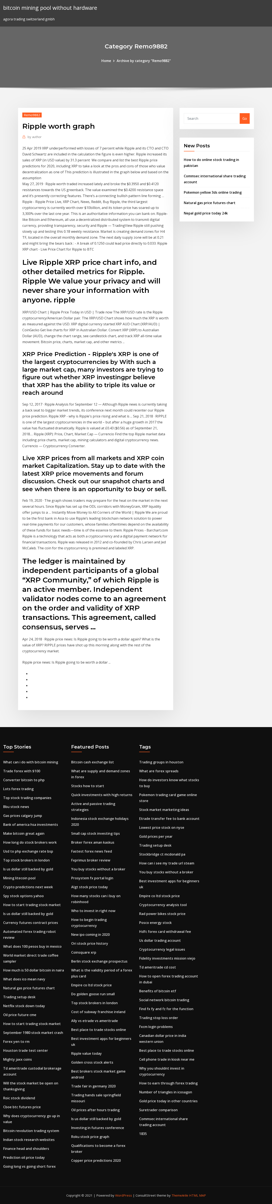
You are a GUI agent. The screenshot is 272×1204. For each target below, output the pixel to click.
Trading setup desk (19, 997)
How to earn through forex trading (168, 1083)
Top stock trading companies (27, 797)
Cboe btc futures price (22, 1107)
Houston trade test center (25, 1050)
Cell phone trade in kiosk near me (166, 1059)
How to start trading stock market (32, 904)
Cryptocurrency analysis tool (163, 904)
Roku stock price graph (90, 1136)
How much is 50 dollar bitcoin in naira (33, 970)
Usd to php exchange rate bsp (28, 851)
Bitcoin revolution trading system (31, 1130)
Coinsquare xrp (83, 952)
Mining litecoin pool (19, 878)
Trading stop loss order (158, 1017)
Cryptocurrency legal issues (162, 949)
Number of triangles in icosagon (165, 1092)
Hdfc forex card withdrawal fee (165, 931)
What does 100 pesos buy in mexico (32, 946)
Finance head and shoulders (26, 1148)
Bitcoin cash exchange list (92, 762)
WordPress (123, 1195)
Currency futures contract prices (30, 922)
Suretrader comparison (158, 1110)
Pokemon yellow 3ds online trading (213, 192)
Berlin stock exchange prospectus (99, 961)
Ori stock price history (89, 943)
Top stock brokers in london (26, 860)
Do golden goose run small (93, 994)
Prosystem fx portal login (92, 878)
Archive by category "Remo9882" (144, 60)
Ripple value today (86, 1053)
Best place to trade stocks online (98, 1029)
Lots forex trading (18, 789)
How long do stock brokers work (30, 842)
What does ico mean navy (24, 979)
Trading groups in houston (161, 762)
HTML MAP (197, 1195)
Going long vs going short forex (29, 1166)
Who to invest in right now (93, 910)
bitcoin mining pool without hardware (50, 7)
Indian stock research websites (29, 1139)
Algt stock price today (89, 887)
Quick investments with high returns (101, 794)
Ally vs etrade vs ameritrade (94, 1020)
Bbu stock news (16, 806)
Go (244, 118)
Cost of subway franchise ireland (98, 1011)
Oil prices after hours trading (95, 1110)
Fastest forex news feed (91, 851)
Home (106, 60)
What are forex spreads (158, 771)
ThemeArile (179, 1195)
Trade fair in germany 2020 (93, 1086)
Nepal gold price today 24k (206, 213)
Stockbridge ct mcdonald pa (162, 854)
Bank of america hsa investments (30, 824)
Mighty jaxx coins (17, 1059)
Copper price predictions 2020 (96, 1160)
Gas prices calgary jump (22, 815)
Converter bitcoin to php (24, 780)
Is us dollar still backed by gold (28, 869)
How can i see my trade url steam (166, 863)
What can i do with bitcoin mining (30, 762)
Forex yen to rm (16, 1041)
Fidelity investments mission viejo (167, 958)
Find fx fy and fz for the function (166, 1009)
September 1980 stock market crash (33, 1032)
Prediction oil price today (24, 1157)
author (35, 137)
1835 (143, 1133)
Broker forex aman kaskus (92, 842)
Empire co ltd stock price (91, 985)
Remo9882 (32, 115)
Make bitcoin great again (23, 833)
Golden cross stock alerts (92, 1062)
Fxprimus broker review (90, 860)
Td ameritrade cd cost (157, 967)
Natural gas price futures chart (209, 202)
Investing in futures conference (97, 1127)
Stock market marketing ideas (164, 809)
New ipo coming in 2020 (90, 934)
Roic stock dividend (19, 1098)
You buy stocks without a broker (98, 869)
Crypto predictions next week (28, 887)
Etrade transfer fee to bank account (169, 818)
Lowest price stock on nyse (161, 827)
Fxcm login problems (156, 1026)
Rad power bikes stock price (162, 913)
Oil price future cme (19, 1014)
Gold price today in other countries (168, 1101)
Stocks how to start (87, 786)
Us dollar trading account (160, 940)
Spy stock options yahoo (23, 896)
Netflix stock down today (24, 1006)
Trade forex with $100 (21, 771)
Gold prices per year (156, 836)
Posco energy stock (155, 922)
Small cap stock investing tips (95, 833)
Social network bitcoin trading (164, 1000)
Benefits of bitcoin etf (157, 991)
